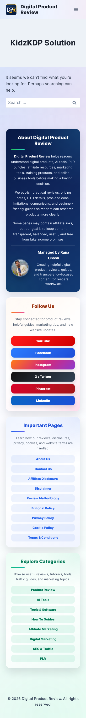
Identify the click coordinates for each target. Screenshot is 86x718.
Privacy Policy (43, 518)
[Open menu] (75, 9)
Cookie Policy (43, 528)
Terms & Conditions (43, 537)
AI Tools (43, 600)
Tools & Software (43, 609)
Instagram (43, 365)
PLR (43, 658)
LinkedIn (43, 401)
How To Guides (43, 619)
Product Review (43, 590)
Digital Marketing (43, 639)
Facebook (43, 353)
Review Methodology (43, 498)
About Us (43, 459)
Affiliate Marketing (43, 629)
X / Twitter (43, 377)
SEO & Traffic (43, 649)
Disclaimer (43, 488)
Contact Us (43, 469)
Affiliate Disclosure (43, 479)
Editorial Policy (43, 508)
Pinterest (43, 389)
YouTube (43, 341)
